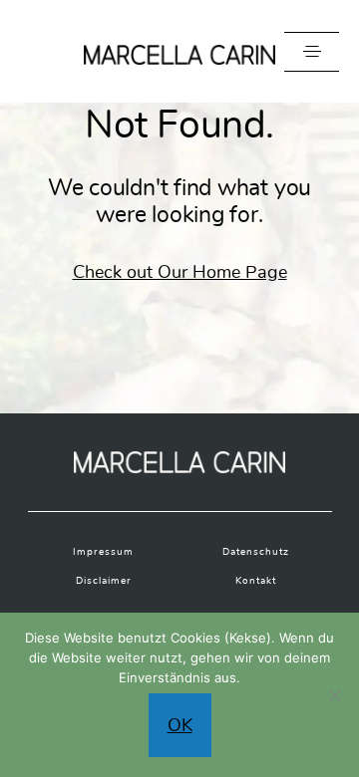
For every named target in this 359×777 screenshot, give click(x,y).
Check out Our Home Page (180, 272)
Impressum (103, 552)
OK (180, 725)
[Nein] (334, 695)
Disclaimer (104, 581)
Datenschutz (255, 552)
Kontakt (255, 581)
